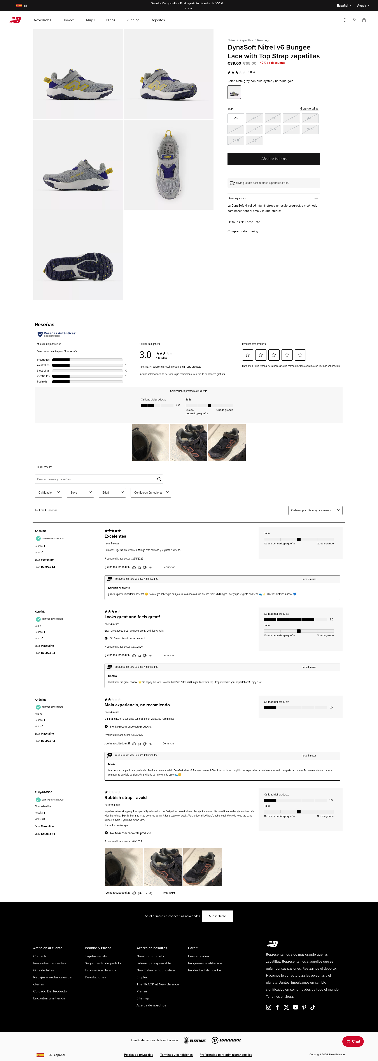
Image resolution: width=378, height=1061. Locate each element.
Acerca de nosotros (151, 1005)
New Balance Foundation (155, 970)
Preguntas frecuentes (49, 963)
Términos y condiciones (176, 1055)
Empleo (142, 977)
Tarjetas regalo (96, 956)
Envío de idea (198, 956)
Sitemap (142, 998)
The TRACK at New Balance (157, 984)
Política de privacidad (138, 1055)
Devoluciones (95, 977)
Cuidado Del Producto (50, 991)
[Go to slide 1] (186, 9)
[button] (354, 20)
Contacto (40, 956)
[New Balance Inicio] (17, 20)
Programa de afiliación (205, 963)
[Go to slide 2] (189, 9)
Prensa (141, 991)
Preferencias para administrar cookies (226, 1055)
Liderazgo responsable (153, 963)
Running (263, 40)
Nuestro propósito (150, 956)
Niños (231, 40)
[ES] (16, 6)
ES (57, 1055)
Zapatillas (246, 40)
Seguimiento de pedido (103, 963)
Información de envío (101, 970)
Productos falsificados (204, 970)
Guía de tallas (309, 108)
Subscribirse (217, 916)
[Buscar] (344, 20)
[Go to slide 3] (191, 9)
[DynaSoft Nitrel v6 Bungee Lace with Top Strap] (78, 74)
